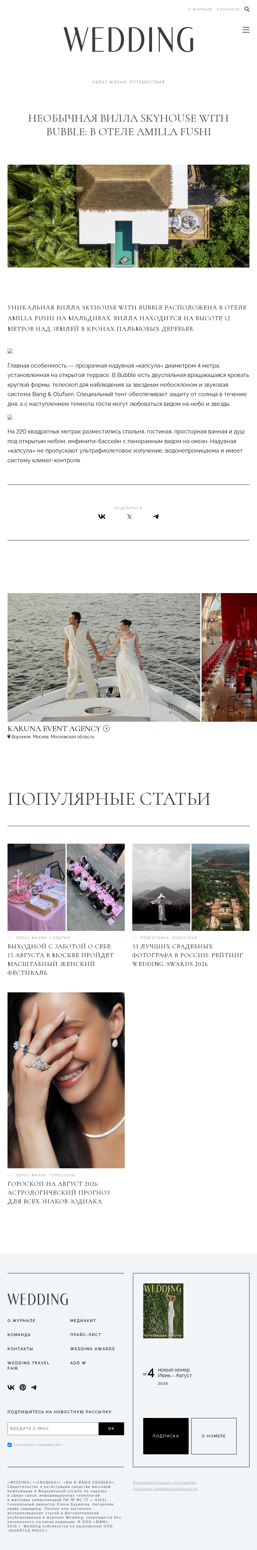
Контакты (228, 9)
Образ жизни (109, 82)
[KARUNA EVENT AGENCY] (108, 731)
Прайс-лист (85, 1335)
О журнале (200, 9)
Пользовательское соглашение (165, 1482)
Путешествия (147, 82)
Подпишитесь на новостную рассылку (60, 1412)
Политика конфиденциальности (165, 1488)
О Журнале (22, 1321)
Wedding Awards (92, 1349)
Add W (78, 1363)
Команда (19, 1335)
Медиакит (83, 1321)
